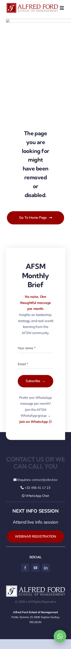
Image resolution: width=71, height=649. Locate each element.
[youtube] (35, 568)
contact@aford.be (45, 480)
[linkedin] (46, 568)
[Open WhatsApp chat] (60, 636)
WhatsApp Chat (37, 496)
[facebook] (25, 568)
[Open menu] (61, 8)
